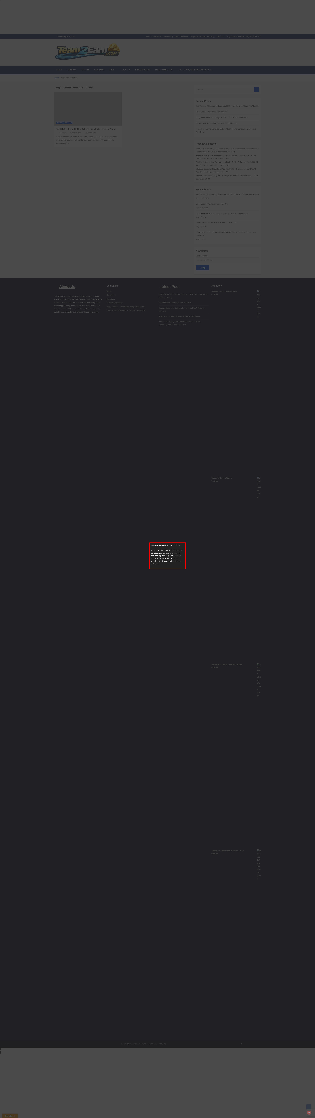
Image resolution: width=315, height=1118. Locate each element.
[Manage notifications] (309, 1113)
